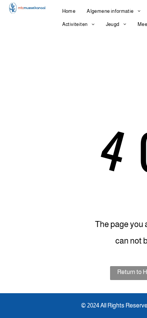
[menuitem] (69, 11)
